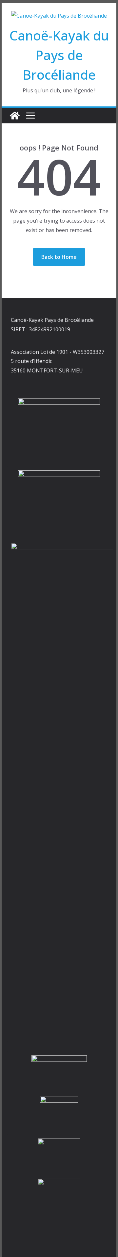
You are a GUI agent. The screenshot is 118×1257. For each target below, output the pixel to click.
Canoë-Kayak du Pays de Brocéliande (59, 55)
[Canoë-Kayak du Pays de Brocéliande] (15, 115)
